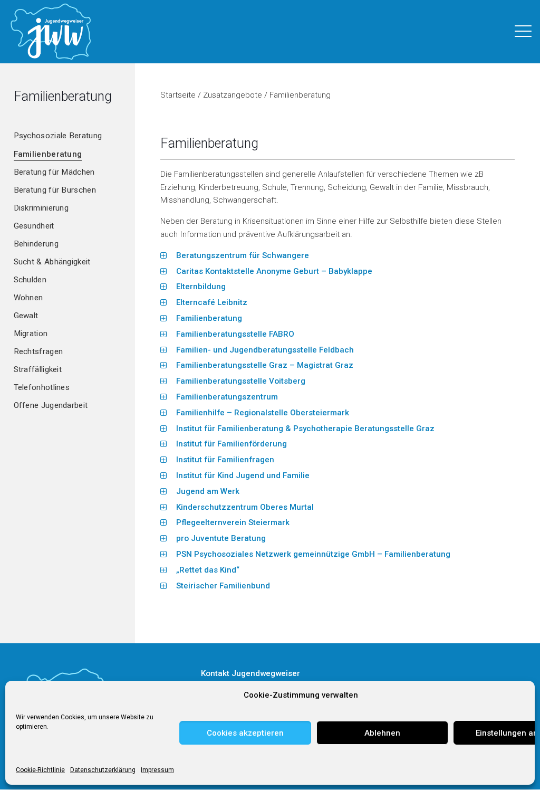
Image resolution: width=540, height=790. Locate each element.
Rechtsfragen (38, 351)
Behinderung (36, 244)
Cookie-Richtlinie (40, 770)
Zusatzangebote (232, 95)
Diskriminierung (41, 208)
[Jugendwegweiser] (51, 31)
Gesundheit (34, 226)
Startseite (178, 95)
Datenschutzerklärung (103, 770)
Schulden (30, 279)
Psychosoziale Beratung (58, 135)
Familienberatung (48, 154)
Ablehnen (382, 733)
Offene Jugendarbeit (51, 405)
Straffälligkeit (38, 369)
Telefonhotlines (42, 387)
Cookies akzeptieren (245, 733)
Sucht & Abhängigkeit (52, 261)
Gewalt (26, 315)
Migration (31, 333)
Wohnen (28, 297)
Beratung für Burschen (55, 190)
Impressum (157, 770)
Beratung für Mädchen (54, 172)
